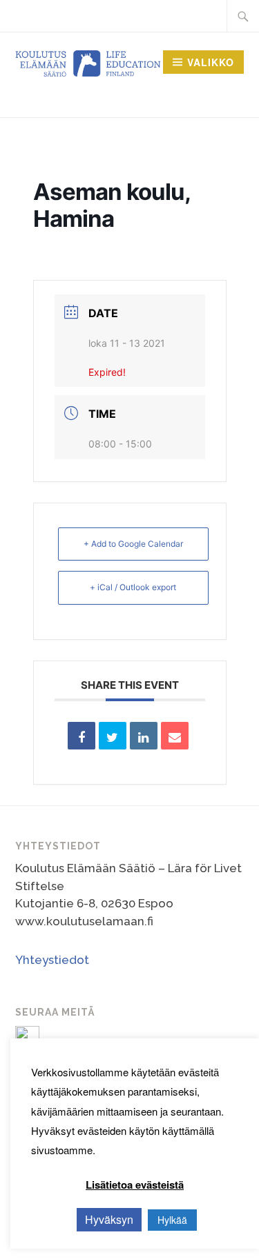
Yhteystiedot (52, 960)
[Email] (175, 735)
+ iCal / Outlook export (133, 587)
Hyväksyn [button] (109, 1219)
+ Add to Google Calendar (133, 543)
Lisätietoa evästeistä (135, 1184)
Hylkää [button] (172, 1220)
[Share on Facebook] (81, 735)
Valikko (210, 62)
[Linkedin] (143, 735)
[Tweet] (112, 735)
